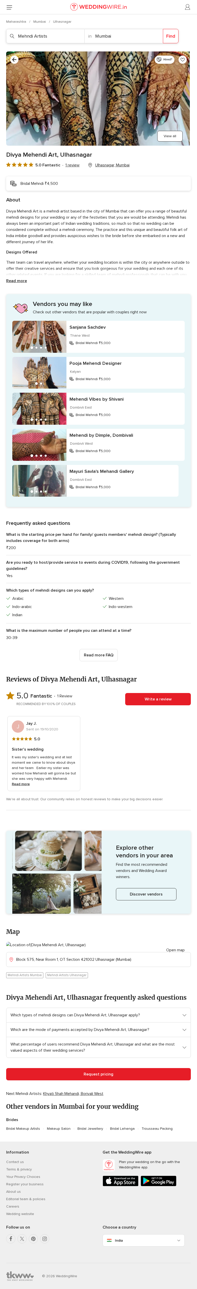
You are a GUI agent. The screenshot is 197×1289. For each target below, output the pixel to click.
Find (170, 36)
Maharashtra (16, 21)
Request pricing (98, 1074)
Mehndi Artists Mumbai (25, 975)
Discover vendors (146, 894)
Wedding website (20, 1214)
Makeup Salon (59, 1128)
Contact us (15, 1162)
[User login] (188, 7)
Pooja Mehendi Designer (96, 363)
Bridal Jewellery (90, 1128)
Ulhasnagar (62, 21)
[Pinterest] (33, 1238)
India (119, 1240)
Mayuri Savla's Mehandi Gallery (102, 471)
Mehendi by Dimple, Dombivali (101, 435)
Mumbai (40, 21)
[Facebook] (10, 1238)
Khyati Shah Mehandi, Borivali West (73, 1093)
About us (13, 1191)
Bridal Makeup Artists (23, 1128)
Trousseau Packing (157, 1128)
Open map (175, 950)
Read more (16, 280)
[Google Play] (158, 1185)
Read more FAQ (98, 655)
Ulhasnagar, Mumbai (112, 165)
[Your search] (14, 60)
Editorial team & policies (25, 1199)
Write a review (158, 699)
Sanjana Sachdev (88, 327)
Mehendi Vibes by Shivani (97, 399)
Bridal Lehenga (122, 1128)
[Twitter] (22, 1238)
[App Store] (121, 1185)
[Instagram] (44, 1238)
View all (170, 136)
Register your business (25, 1184)
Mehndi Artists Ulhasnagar (66, 975)
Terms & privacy (19, 1169)
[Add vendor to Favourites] (183, 60)
